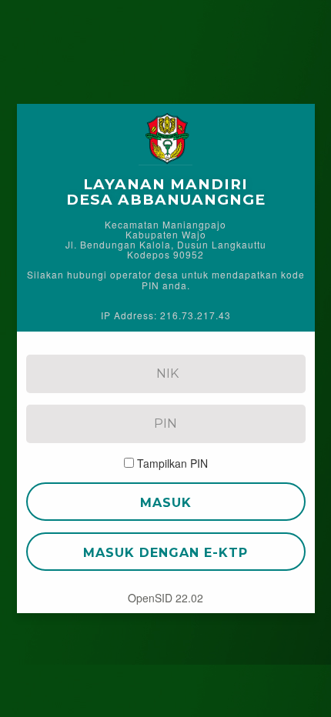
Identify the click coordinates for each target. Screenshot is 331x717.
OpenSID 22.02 (165, 597)
